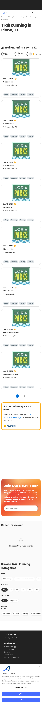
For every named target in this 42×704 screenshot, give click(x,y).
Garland (7, 614)
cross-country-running (24, 579)
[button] (22, 54)
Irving (26, 614)
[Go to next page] (29, 396)
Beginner (13, 600)
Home (3, 17)
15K (37, 590)
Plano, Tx (11, 17)
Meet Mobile (8, 655)
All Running (7, 579)
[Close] (39, 666)
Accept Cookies (21, 700)
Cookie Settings (21, 687)
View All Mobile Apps (11, 657)
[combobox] (8, 54)
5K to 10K (7, 652)
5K (17, 590)
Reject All (21, 694)
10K (30, 590)
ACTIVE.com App (10, 647)
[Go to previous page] (12, 396)
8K (23, 590)
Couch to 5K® (9, 649)
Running (21, 17)
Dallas (17, 614)
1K (11, 590)
